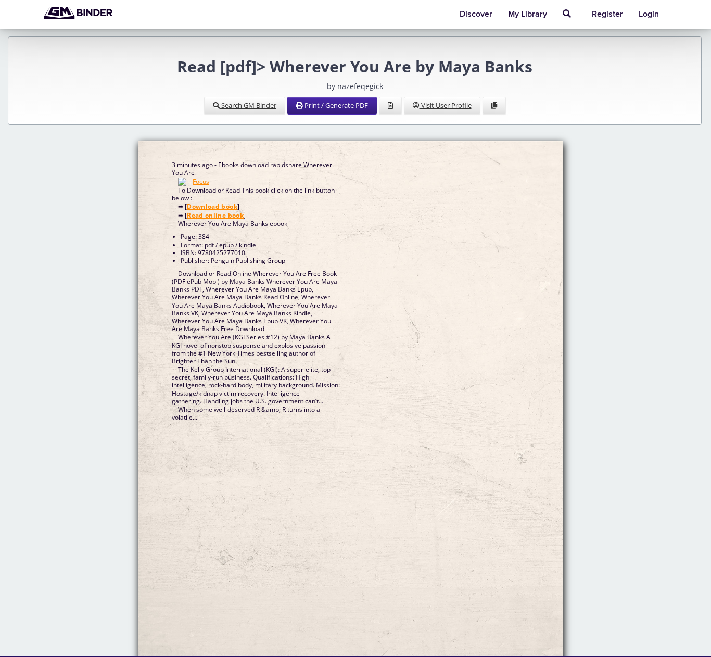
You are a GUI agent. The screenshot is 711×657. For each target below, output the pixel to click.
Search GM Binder (248, 105)
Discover (476, 14)
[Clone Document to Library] (494, 106)
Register (607, 14)
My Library (527, 14)
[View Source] (390, 106)
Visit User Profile (446, 105)
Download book (212, 206)
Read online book (215, 215)
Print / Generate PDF (335, 105)
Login (649, 14)
